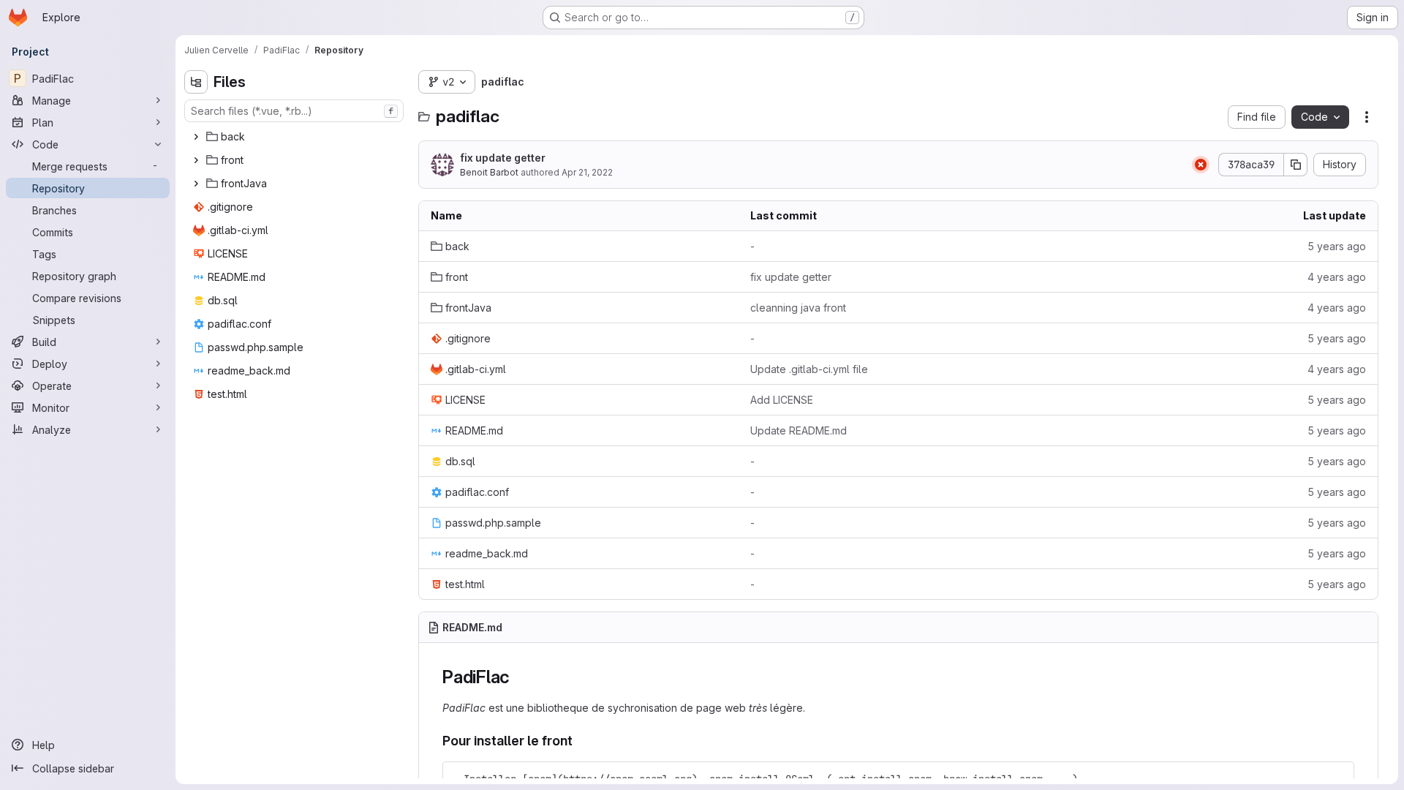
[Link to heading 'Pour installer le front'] (580, 740)
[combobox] (294, 110)
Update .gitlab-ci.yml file (809, 369)
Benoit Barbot (489, 172)
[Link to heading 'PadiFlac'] (519, 677)
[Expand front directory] (196, 160)
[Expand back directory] (196, 137)
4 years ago (1336, 277)
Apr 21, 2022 (587, 172)
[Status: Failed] (1200, 164)
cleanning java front (798, 307)
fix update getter (503, 157)
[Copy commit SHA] (1295, 164)
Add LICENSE (781, 400)
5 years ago (1336, 246)
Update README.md (798, 430)
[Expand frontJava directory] (196, 183)
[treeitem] (295, 136)
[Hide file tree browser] (196, 82)
